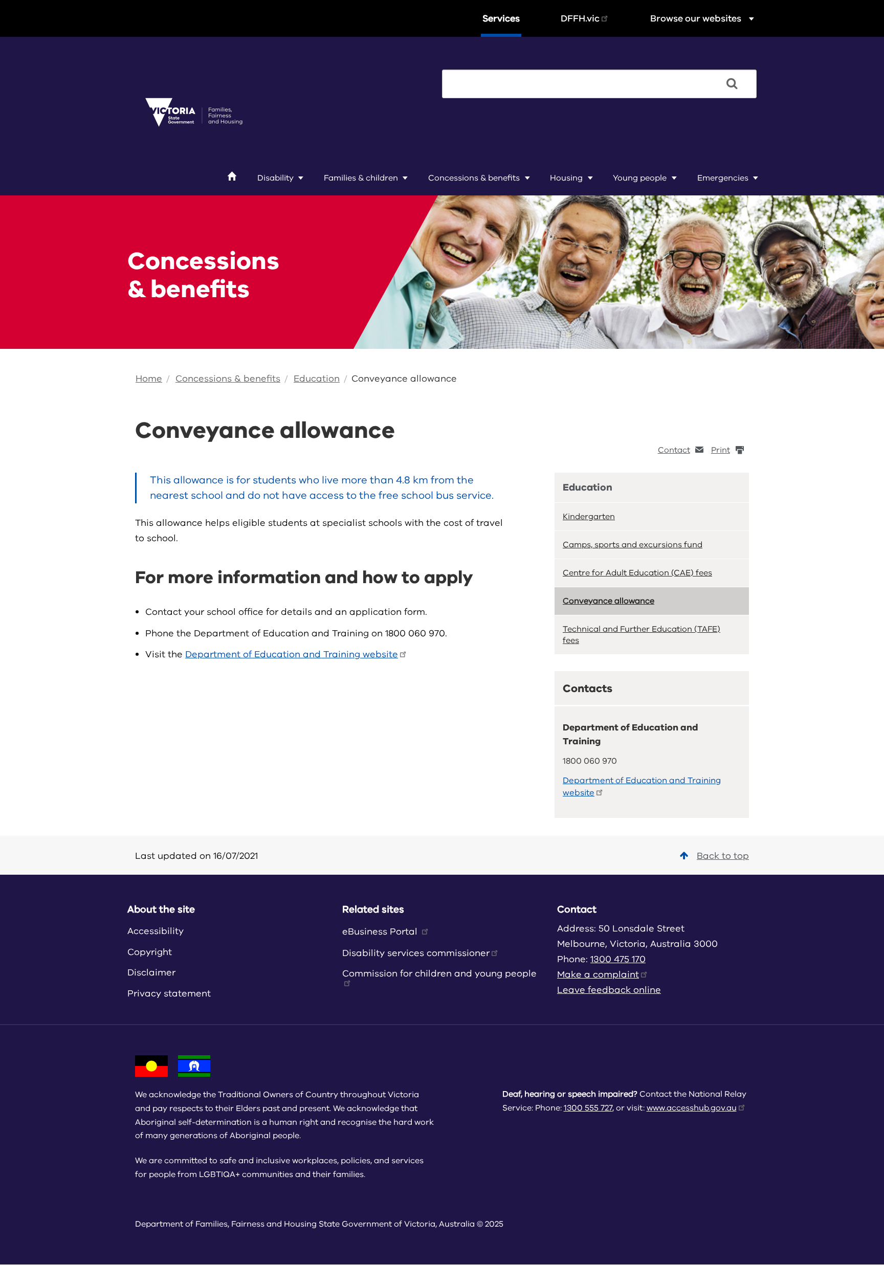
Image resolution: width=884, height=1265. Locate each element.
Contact (674, 450)
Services (501, 18)
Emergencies (722, 178)
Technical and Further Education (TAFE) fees (641, 635)
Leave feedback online (609, 990)
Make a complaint (598, 974)
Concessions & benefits (474, 178)
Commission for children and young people (439, 973)
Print (720, 450)
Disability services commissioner (416, 953)
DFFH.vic (580, 18)
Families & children (361, 178)
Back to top (723, 856)
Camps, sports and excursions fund (632, 544)
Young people (640, 178)
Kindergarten (589, 516)
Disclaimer (151, 972)
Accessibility (155, 931)
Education (317, 378)
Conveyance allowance (404, 378)
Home (149, 378)
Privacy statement (169, 993)
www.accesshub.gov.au (692, 1108)
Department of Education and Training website (291, 654)
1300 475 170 (618, 959)
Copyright (149, 952)
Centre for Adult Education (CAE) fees (637, 573)
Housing (566, 178)
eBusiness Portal (381, 931)
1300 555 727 (588, 1108)
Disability (275, 178)
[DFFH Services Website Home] (194, 113)
